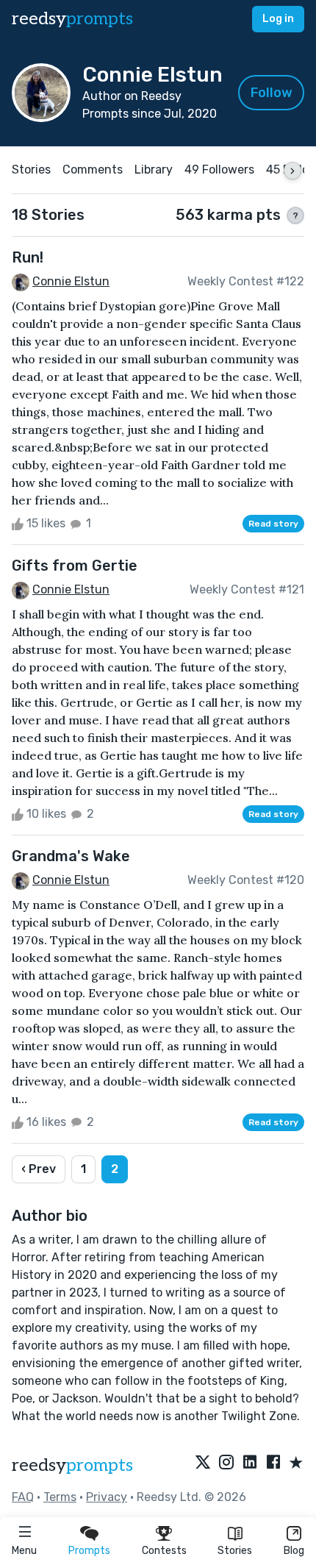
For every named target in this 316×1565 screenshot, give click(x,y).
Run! (27, 257)
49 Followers (219, 170)
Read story (273, 523)
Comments (92, 170)
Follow (271, 93)
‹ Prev (38, 1169)
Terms (59, 1497)
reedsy (72, 18)
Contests (164, 1550)
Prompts (89, 1550)
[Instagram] (226, 1463)
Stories (235, 1550)
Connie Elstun (70, 281)
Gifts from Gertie (74, 565)
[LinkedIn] (250, 1463)
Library (153, 170)
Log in (278, 19)
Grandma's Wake (71, 856)
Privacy (106, 1497)
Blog (294, 1550)
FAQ (23, 1497)
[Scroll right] (292, 170)
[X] (203, 1463)
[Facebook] (273, 1463)
